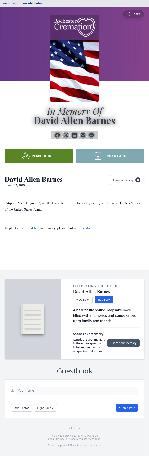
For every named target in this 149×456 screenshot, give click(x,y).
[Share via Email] (83, 135)
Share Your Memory (123, 343)
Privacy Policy (63, 439)
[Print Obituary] (91, 135)
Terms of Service (85, 439)
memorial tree (29, 227)
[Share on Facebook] (57, 135)
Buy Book (104, 299)
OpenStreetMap (78, 445)
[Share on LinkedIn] (74, 135)
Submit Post (127, 408)
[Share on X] (65, 135)
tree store (86, 227)
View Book (82, 299)
